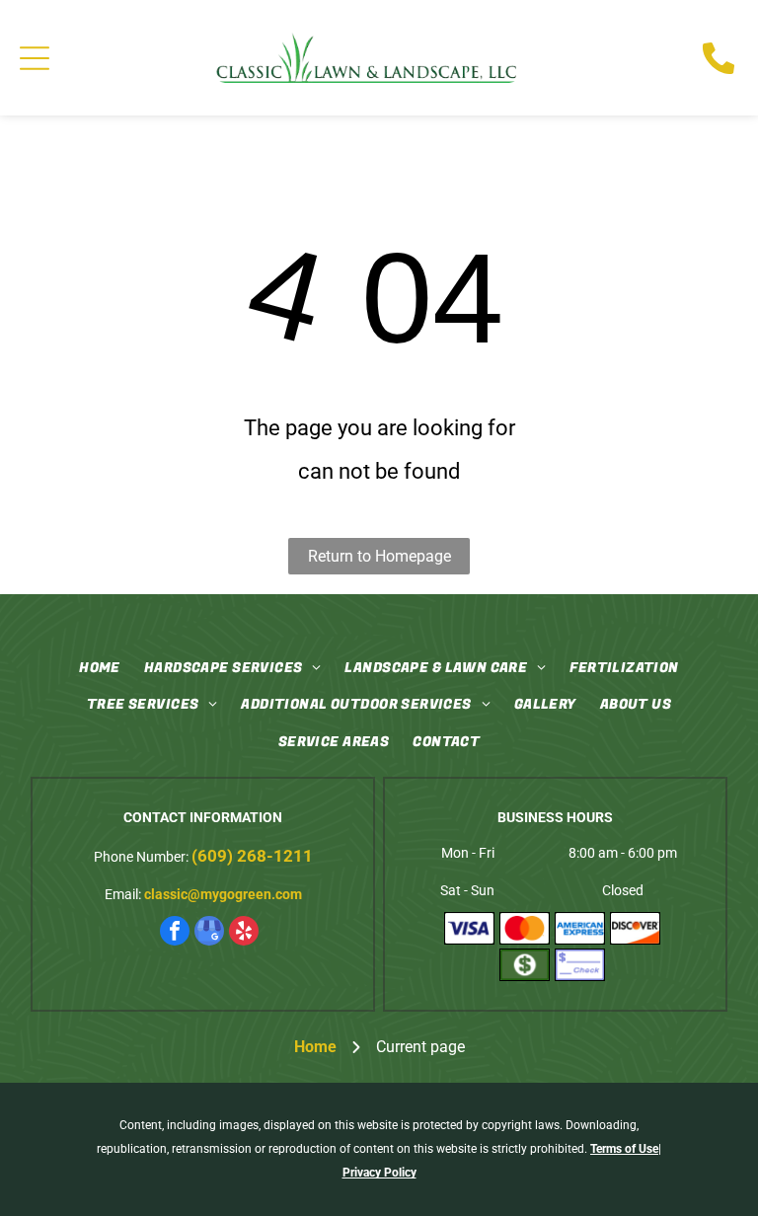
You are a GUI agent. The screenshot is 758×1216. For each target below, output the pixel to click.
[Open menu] (34, 58)
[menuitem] (99, 668)
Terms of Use (624, 1149)
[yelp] (244, 933)
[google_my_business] (209, 933)
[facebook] (175, 933)
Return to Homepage (379, 556)
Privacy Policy (379, 1172)
